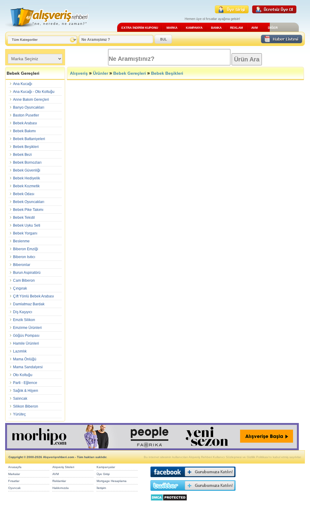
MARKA (172, 27)
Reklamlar (59, 481)
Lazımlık (20, 351)
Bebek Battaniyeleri (29, 139)
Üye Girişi (103, 474)
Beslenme (21, 241)
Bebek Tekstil (24, 217)
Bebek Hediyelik (26, 178)
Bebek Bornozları (27, 162)
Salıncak (20, 398)
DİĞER (273, 27)
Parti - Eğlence (25, 383)
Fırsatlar (13, 481)
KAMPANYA (194, 27)
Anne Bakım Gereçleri (31, 99)
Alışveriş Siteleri (63, 467)
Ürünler (100, 73)
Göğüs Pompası (26, 335)
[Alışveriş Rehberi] (47, 29)
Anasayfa (14, 467)
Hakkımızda (60, 488)
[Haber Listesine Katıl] (281, 41)
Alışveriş (79, 73)
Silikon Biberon (25, 406)
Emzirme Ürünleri (27, 328)
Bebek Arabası (25, 123)
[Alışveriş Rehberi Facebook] (193, 478)
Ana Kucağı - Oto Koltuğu (33, 92)
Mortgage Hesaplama (112, 481)
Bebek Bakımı (24, 131)
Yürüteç (19, 414)
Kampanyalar (106, 467)
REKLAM (236, 27)
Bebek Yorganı (25, 233)
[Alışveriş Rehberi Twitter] (193, 492)
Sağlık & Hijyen (25, 391)
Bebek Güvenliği (26, 170)
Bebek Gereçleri (129, 73)
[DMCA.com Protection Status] (168, 502)
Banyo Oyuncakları (28, 107)
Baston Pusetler (26, 115)
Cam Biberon (24, 280)
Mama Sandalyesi (28, 367)
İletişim (101, 488)
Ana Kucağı (22, 84)
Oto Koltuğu (22, 375)
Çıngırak (20, 288)
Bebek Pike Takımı (28, 210)
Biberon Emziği (25, 249)
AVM (254, 27)
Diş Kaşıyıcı (22, 312)
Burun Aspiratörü (27, 273)
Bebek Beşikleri (26, 147)
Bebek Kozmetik (26, 186)
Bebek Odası (23, 194)
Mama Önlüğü (24, 359)
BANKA (216, 27)
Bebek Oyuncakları (28, 202)
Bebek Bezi (22, 154)
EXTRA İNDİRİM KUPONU (139, 27)
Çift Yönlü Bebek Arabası (33, 296)
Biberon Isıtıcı (24, 257)
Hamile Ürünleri (26, 343)
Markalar (14, 474)
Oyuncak (14, 488)
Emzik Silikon (24, 320)
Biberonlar (21, 265)
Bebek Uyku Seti (26, 225)
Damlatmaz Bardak (29, 304)
